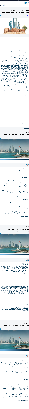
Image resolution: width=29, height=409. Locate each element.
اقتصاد (16, 2)
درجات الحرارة (19, 0)
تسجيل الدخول (7, 0)
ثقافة (12, 2)
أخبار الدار (26, 9)
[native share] (0, 15)
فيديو (6, 2)
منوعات (10, 2)
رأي (8, 2)
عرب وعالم (19, 2)
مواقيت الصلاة (21, 0)
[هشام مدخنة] (27, 165)
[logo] (26, 3)
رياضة (14, 2)
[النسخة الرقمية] (4, 5)
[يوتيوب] (0, 0)
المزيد (5, 2)
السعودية (25, 128)
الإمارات (22, 2)
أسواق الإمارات (26, 131)
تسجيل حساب (5, 0)
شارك (2, 233)
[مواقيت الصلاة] (0, 5)
